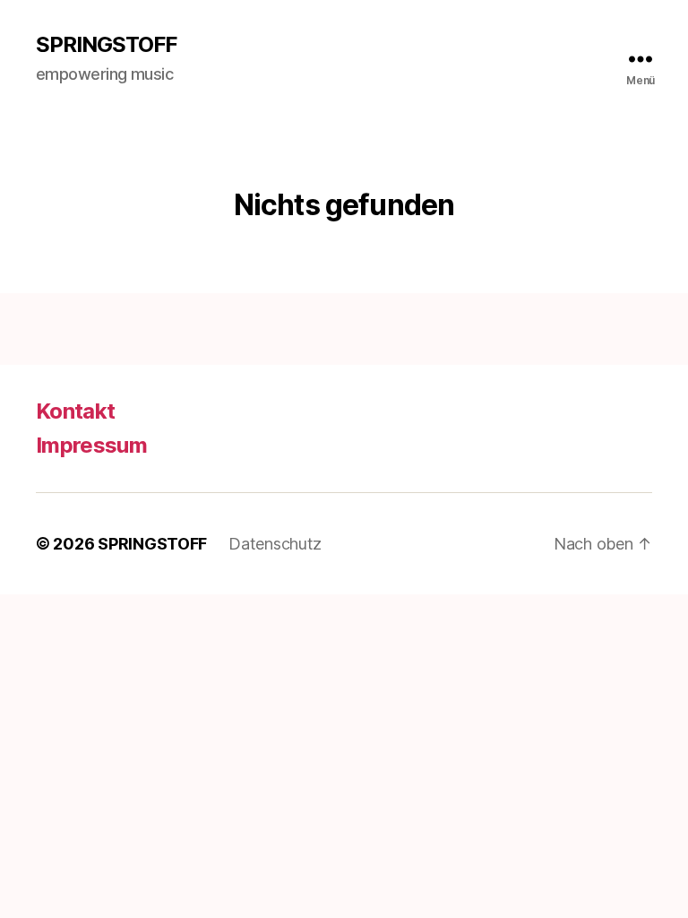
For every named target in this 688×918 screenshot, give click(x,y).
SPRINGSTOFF (106, 45)
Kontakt (75, 411)
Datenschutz (275, 543)
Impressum (91, 445)
